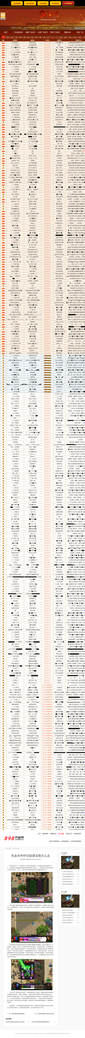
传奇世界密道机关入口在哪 (69, 922)
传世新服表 (65, 841)
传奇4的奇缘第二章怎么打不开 (46, 1013)
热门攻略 (61, 833)
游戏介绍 (69, 833)
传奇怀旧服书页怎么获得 (68, 917)
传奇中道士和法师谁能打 (18, 1013)
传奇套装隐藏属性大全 (68, 876)
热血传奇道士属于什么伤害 (69, 879)
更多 (78, 853)
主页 (39, 833)
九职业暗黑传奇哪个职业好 (69, 881)
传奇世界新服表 (76, 841)
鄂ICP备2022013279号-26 (63, 1033)
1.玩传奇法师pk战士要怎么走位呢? (18, 1022)
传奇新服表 (77, 833)
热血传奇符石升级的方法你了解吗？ (69, 910)
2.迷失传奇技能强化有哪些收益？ (44, 1022)
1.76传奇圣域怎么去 (67, 871)
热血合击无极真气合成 (68, 874)
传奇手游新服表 (54, 841)
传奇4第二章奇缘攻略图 (68, 912)
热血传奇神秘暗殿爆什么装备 (69, 884)
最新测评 (45, 833)
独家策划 (53, 833)
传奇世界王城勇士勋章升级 (69, 920)
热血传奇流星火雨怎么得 (68, 915)
